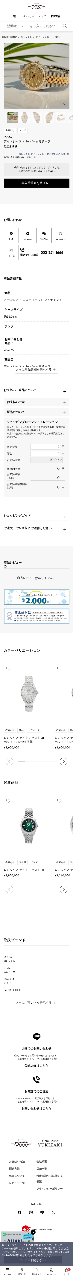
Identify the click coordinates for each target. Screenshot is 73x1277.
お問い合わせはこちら (36, 1108)
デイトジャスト (43, 37)
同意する (36, 1260)
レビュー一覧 (17, 1183)
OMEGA (9, 980)
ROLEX (9, 958)
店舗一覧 (41, 1168)
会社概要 (41, 1161)
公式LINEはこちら (36, 1065)
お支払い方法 (17, 1161)
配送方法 (14, 1168)
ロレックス (26, 37)
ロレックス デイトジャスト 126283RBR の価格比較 (44, 154)
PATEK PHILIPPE (15, 992)
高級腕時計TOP (9, 37)
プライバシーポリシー (49, 1188)
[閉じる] (33, 1232)
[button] (63, 761)
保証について (17, 1175)
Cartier (9, 969)
